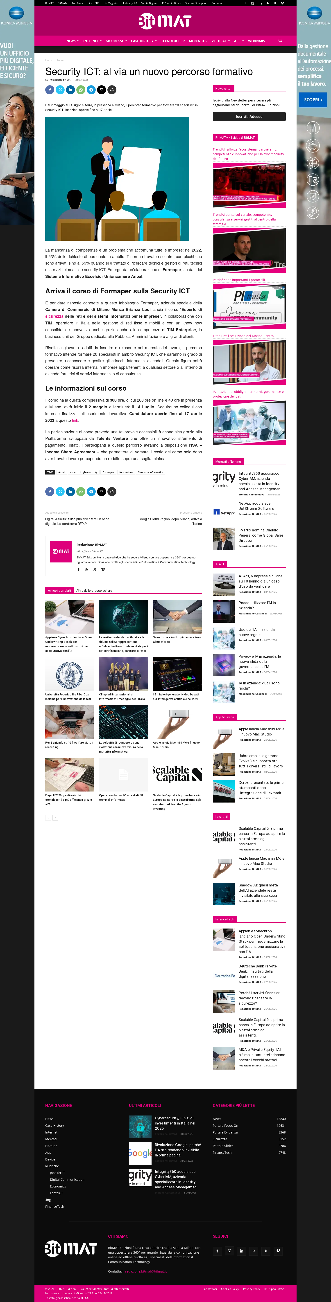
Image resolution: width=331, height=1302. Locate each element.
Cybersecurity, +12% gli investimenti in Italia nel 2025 (175, 1123)
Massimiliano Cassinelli (253, 613)
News (71, 41)
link (75, 420)
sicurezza (54, 316)
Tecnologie (171, 41)
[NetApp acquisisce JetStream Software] (224, 512)
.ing (48, 1200)
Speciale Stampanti (196, 3)
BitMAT (49, 3)
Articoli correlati (59, 590)
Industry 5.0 (130, 3)
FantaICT (56, 1193)
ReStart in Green (171, 3)
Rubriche (52, 1166)
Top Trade (78, 3)
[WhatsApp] (80, 89)
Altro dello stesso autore (94, 590)
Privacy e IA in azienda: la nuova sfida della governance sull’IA (260, 661)
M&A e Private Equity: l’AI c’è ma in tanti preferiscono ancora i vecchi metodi (262, 1054)
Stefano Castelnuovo (251, 494)
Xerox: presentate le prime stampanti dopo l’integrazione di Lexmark (261, 787)
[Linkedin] (260, 3)
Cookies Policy (230, 1289)
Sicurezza (114, 41)
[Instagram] (252, 3)
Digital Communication (67, 1179)
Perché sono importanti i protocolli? (239, 280)
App (237, 41)
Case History (142, 41)
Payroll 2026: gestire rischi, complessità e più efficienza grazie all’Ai (68, 800)
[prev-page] (48, 818)
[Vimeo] (282, 3)
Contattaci (218, 3)
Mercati (51, 1139)
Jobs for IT (57, 1173)
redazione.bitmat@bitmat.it (146, 1271)
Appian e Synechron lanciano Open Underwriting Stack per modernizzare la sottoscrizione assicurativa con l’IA (262, 941)
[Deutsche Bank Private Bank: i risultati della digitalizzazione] (224, 975)
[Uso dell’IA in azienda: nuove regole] (224, 638)
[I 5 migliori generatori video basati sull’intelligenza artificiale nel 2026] (177, 674)
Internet (91, 41)
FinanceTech (54, 1206)
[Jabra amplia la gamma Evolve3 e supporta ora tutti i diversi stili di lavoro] (224, 764)
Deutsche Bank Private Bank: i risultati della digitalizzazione (258, 971)
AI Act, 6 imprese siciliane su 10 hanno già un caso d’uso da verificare (260, 581)
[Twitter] (275, 3)
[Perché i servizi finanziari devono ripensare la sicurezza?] (224, 1001)
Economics (58, 1186)
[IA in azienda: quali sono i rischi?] (224, 692)
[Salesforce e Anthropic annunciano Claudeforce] (177, 617)
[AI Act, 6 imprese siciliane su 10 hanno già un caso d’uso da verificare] (224, 584)
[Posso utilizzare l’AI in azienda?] (224, 611)
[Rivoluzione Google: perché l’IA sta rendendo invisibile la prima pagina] (140, 1153)
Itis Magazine (111, 3)
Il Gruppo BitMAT (275, 1289)
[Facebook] (245, 3)
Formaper (108, 472)
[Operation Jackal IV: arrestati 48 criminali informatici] (123, 775)
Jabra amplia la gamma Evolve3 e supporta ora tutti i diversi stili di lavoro (261, 760)
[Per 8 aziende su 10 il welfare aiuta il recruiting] (69, 722)
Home (49, 60)
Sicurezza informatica (150, 472)
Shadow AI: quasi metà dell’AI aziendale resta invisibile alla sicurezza (258, 890)
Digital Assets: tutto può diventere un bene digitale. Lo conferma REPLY (77, 521)
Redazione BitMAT (61, 79)
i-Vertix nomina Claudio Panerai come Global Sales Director (261, 535)
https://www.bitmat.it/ (90, 551)
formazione (126, 472)
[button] (280, 41)
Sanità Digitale (149, 3)
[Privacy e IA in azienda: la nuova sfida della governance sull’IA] (224, 665)
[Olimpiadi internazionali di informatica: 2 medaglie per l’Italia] (123, 674)
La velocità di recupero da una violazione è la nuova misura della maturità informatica (121, 747)
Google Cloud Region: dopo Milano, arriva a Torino (170, 521)
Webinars (256, 41)
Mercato (196, 41)
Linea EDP (94, 3)
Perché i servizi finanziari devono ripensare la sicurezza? (260, 998)
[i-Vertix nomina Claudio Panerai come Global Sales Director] (224, 539)
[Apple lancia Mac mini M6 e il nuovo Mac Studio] (177, 722)
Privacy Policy (251, 1289)
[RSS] (267, 3)
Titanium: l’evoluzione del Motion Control (243, 336)
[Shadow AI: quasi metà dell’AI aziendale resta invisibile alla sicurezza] (224, 894)
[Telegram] (91, 89)
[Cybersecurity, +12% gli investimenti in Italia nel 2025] (140, 1126)
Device (50, 1159)
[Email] (101, 89)
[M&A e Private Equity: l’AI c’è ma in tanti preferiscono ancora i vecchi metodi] (224, 1058)
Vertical (219, 41)
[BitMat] (165, 21)
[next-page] (55, 818)
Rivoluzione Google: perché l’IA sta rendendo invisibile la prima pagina (178, 1149)
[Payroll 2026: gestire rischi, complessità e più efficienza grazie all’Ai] (69, 775)
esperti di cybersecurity (83, 472)
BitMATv (63, 3)
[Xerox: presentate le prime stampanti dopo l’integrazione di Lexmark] (224, 791)
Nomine (51, 1146)
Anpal (61, 472)
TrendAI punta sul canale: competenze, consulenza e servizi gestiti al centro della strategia (244, 219)
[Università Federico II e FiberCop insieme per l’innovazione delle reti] (69, 674)
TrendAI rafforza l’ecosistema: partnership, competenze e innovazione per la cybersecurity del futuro (248, 154)
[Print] (111, 89)
